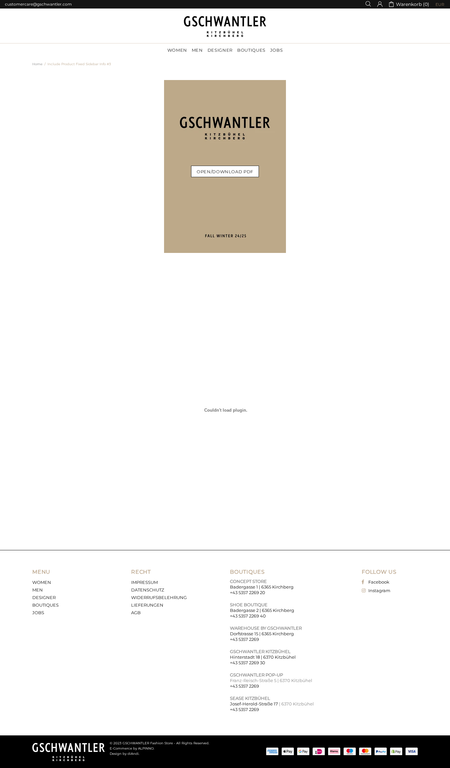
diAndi (133, 754)
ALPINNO (146, 748)
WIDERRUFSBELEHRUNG (159, 597)
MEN (37, 589)
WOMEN (41, 582)
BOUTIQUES (45, 605)
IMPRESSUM (144, 582)
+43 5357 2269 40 (248, 615)
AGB (136, 612)
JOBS (38, 612)
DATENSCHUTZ (147, 589)
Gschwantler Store (225, 26)
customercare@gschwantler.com (38, 4)
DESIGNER (44, 597)
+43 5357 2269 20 (247, 592)
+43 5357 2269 (244, 639)
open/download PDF (225, 171)
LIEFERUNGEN (147, 605)
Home (37, 64)
